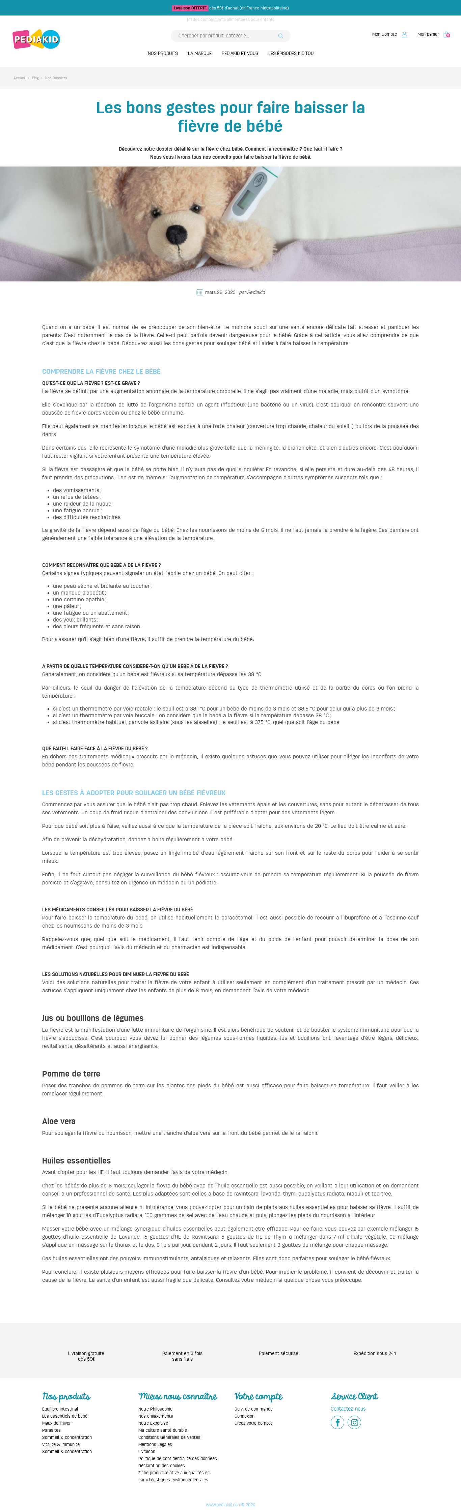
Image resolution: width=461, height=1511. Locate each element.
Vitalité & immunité (61, 1444)
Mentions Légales (155, 1444)
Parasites (51, 1430)
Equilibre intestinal (60, 1409)
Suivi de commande (254, 1409)
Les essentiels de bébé (64, 1416)
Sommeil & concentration (67, 1437)
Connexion (244, 1416)
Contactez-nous (348, 1409)
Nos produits (163, 53)
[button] (389, 34)
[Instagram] (354, 1422)
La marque (200, 53)
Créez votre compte (254, 1423)
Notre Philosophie (155, 1409)
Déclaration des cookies (161, 1465)
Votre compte (258, 1396)
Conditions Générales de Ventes (169, 1437)
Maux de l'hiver (56, 1423)
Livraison (146, 1451)
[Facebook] (337, 1422)
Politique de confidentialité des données (177, 1458)
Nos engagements (155, 1416)
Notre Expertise (153, 1423)
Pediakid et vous (240, 53)
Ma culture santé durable (162, 1430)
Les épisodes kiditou (291, 53)
